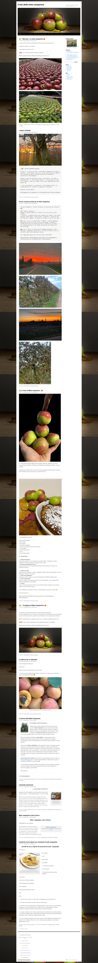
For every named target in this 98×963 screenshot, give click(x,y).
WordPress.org (69, 79)
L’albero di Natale (25, 130)
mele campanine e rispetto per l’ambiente (56, 34)
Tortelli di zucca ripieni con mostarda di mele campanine (38, 842)
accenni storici (26, 124)
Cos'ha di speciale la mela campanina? (73, 52)
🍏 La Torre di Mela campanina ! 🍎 (31, 390)
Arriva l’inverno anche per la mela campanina (34, 202)
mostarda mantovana (46, 124)
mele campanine (45, 779)
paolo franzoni (52, 124)
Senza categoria (27, 196)
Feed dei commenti (70, 77)
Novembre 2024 (69, 68)
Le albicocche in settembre (28, 659)
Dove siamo (30, 34)
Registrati (68, 74)
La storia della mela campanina (29, 779)
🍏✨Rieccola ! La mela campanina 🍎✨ (33, 39)
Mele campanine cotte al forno (29, 815)
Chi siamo (25, 34)
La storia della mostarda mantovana (72, 57)
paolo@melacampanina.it (26, 952)
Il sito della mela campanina (31, 4)
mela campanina (39, 124)
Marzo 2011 (69, 70)
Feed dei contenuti (69, 76)
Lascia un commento (34, 196)
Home (20, 34)
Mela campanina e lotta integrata (40, 34)
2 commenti (21, 780)
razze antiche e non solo (28, 713)
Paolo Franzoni (33, 40)
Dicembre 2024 (69, 67)
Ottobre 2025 (69, 65)
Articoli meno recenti (23, 928)
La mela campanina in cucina (29, 809)
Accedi (68, 75)
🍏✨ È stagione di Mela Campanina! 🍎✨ (33, 605)
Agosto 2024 (69, 69)
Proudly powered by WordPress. (72, 959)
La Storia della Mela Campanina (29, 718)
